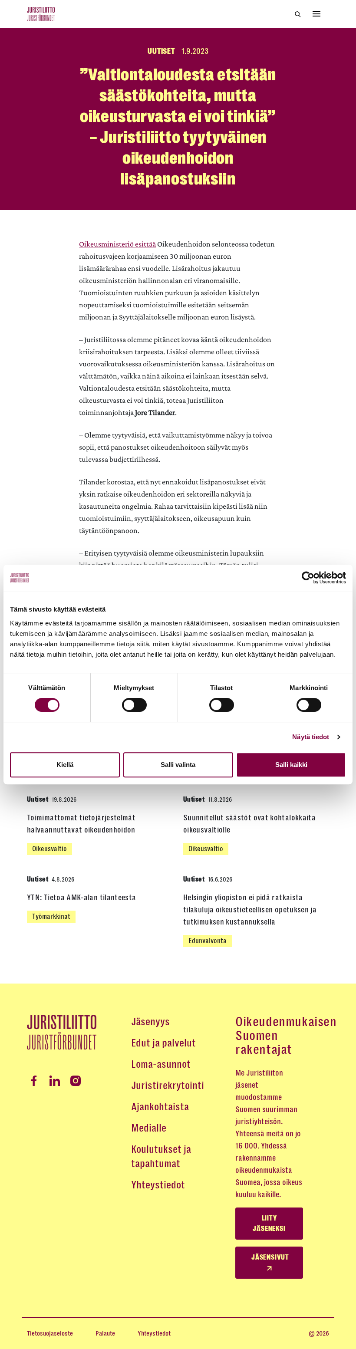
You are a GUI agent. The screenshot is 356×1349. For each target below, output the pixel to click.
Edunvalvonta (207, 941)
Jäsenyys (150, 1022)
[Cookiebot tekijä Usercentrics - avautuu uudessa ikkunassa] (308, 577)
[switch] (134, 705)
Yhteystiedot (158, 1185)
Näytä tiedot (310, 736)
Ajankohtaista (160, 1107)
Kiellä (64, 764)
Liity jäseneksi (269, 1223)
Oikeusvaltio (49, 849)
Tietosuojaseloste (50, 1333)
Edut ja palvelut (163, 1043)
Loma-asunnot (161, 1064)
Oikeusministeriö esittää (117, 244)
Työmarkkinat (51, 916)
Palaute (105, 1333)
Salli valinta (178, 764)
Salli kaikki (291, 764)
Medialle (148, 1128)
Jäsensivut (270, 1257)
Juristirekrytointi (167, 1085)
